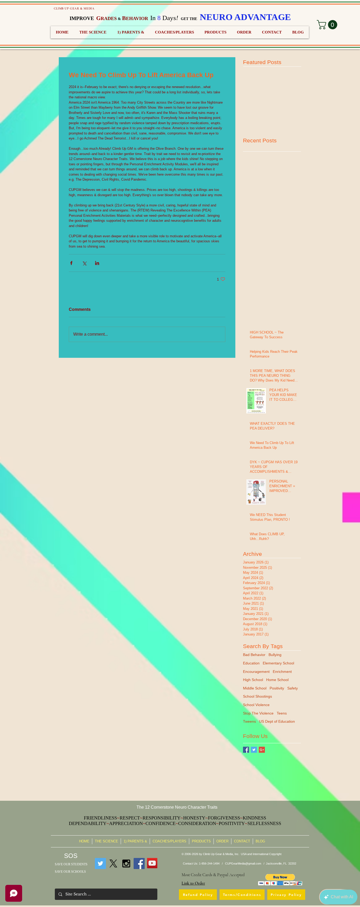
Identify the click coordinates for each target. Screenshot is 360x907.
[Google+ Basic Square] (262, 750)
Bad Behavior (254, 655)
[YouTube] (152, 863)
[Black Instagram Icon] (126, 863)
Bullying (275, 655)
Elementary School (278, 663)
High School (253, 680)
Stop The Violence (258, 713)
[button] (280, 880)
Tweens (249, 721)
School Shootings (257, 696)
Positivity (277, 688)
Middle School (254, 688)
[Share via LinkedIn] (97, 263)
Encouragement (256, 671)
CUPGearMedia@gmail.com (243, 863)
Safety (292, 688)
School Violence (256, 705)
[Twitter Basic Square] (254, 750)
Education (251, 663)
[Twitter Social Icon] (100, 863)
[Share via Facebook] (71, 263)
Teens (282, 713)
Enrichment (282, 671)
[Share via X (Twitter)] (84, 263)
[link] (328, 24)
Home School (277, 680)
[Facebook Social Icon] (139, 863)
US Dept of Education (277, 721)
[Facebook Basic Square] (246, 750)
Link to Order (193, 883)
